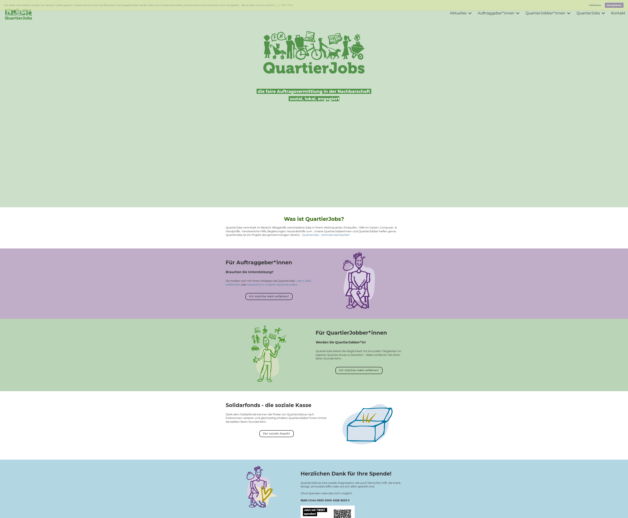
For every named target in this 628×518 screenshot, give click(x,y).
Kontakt (618, 13)
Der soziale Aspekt (276, 433)
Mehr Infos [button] (287, 5)
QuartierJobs (588, 13)
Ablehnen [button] (595, 5)
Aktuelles (458, 13)
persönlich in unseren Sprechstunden (272, 284)
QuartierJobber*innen (545, 13)
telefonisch (233, 284)
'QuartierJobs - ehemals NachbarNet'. (326, 235)
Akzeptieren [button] (614, 5)
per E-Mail (304, 280)
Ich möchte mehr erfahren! (269, 296)
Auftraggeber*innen (496, 13)
